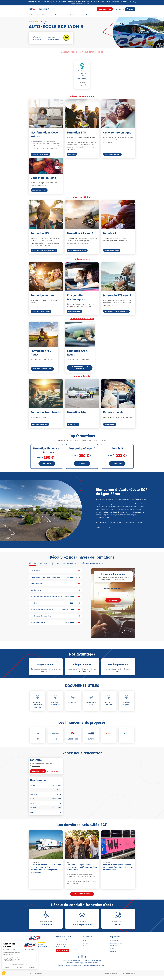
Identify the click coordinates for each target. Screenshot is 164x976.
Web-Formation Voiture (112, 154)
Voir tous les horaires (53, 39)
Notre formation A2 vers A (77, 250)
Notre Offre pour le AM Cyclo (42, 369)
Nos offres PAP (110, 424)
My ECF (85, 940)
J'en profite (46, 463)
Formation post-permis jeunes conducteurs (54, 577)
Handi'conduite (36, 590)
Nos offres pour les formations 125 (44, 250)
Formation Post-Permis (39, 424)
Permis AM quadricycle (54, 622)
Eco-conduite (35, 570)
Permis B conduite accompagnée (54, 609)
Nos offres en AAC (74, 311)
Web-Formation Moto (39, 190)
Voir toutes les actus (82, 894)
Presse (112, 948)
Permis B (54, 603)
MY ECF (118, 9)
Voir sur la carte (36, 39)
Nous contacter (105, 9)
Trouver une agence (116, 943)
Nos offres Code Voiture (40, 154)
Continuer (113, 600)
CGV (30, 973)
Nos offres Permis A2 (112, 250)
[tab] (32, 563)
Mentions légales (37, 973)
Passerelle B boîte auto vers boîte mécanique (54, 597)
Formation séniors (37, 583)
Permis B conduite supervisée (41, 616)
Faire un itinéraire (52, 771)
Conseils (85, 943)
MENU (131, 9)
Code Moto (72, 154)
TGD (84, 946)
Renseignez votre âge (113, 588)
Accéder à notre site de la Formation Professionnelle (82, 52)
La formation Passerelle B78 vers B (116, 311)
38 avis (45, 21)
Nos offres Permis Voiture (41, 311)
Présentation (114, 940)
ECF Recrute (114, 946)
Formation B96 (73, 424)
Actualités (113, 951)
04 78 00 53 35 (36, 766)
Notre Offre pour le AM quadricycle (80, 368)
